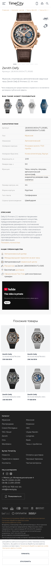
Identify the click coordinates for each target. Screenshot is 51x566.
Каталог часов (18, 10)
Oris (3, 440)
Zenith (5, 436)
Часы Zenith (31, 10)
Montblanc (6, 444)
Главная (5, 10)
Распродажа (8, 424)
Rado (28, 440)
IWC (28, 428)
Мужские (29, 135)
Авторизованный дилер (15, 254)
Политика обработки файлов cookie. (15, 520)
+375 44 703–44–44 (11, 487)
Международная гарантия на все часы (22, 258)
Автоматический (32, 141)
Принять (25, 554)
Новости (6, 455)
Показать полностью (10, 242)
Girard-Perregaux (9, 428)
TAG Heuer (7, 432)
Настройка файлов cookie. (11, 522)
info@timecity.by (9, 489)
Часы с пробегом (34, 444)
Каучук (45, 154)
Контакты (6, 463)
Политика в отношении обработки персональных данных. (23, 518)
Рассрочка (9, 266)
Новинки (30, 424)
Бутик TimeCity (9, 451)
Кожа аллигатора (33, 154)
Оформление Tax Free (14, 274)
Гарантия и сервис (10, 459)
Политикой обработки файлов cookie (34, 546)
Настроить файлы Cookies (12, 548)
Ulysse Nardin (32, 432)
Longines (30, 436)
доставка (20, 270)
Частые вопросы (33, 463)
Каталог (5, 416)
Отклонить (25, 561)
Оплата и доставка (34, 455)
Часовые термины (34, 459)
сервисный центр (29, 262)
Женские (30, 420)
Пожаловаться (14, 496)
